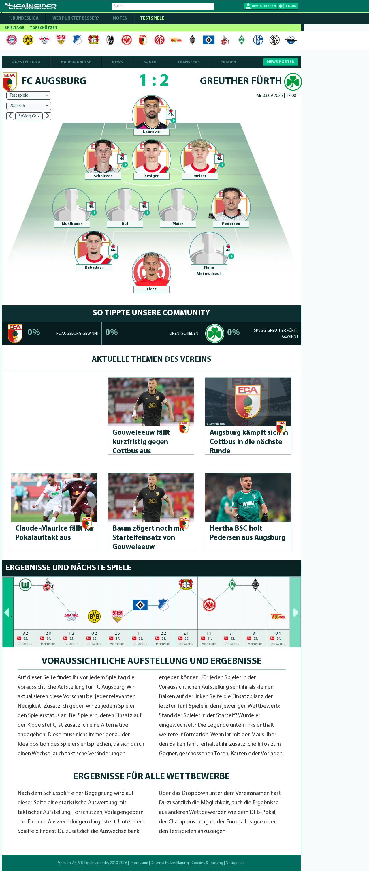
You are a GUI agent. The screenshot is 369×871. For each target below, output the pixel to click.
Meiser (199, 176)
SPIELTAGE (14, 28)
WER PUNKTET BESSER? (75, 18)
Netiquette (235, 863)
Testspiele (151, 18)
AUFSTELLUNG (26, 62)
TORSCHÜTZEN (43, 28)
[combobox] (28, 95)
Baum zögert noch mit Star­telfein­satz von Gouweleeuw (148, 538)
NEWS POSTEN (281, 62)
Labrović (151, 132)
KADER (150, 62)
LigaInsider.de (96, 863)
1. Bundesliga (23, 18)
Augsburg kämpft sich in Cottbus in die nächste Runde (249, 442)
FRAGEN (228, 62)
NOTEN (120, 18)
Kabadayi (94, 267)
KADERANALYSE (76, 62)
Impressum (139, 863)
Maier (177, 224)
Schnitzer (103, 176)
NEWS (117, 62)
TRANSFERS (188, 62)
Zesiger (151, 176)
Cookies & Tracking (207, 863)
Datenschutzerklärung (170, 863)
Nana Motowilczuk (209, 270)
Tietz (151, 289)
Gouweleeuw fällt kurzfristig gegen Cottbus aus (141, 442)
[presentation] (8, 612)
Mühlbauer (72, 224)
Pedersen (231, 224)
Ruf (125, 224)
